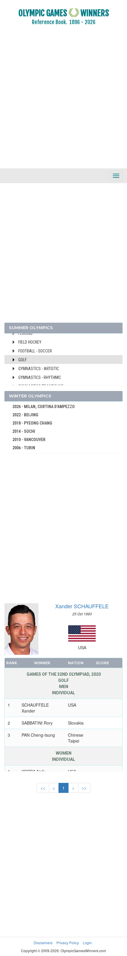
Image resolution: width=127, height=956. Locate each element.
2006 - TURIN (23, 447)
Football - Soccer (35, 351)
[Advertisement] (63, 101)
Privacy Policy (67, 942)
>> (84, 788)
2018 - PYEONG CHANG (32, 423)
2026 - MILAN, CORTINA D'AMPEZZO (43, 406)
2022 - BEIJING (25, 414)
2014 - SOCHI (23, 431)
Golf (22, 359)
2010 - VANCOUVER (28, 439)
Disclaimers (43, 942)
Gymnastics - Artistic (38, 368)
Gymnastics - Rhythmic (39, 377)
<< (42, 788)
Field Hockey (29, 342)
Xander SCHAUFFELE (82, 606)
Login (87, 942)
